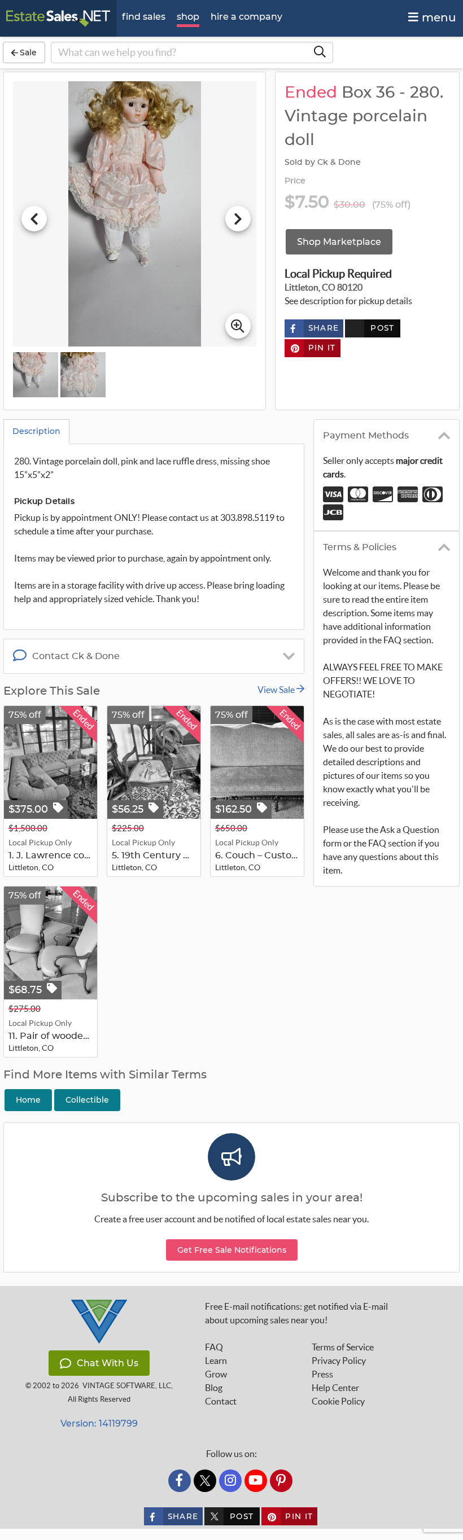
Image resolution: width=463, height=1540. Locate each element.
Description (36, 431)
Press (322, 1374)
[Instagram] (230, 1480)
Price (295, 181)
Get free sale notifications (231, 1250)
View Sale (276, 690)
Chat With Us (107, 1363)
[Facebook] (179, 1480)
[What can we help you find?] (319, 52)
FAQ (214, 1347)
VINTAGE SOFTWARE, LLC (126, 1385)
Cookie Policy (338, 1401)
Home (28, 1100)
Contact (221, 1401)
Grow (216, 1374)
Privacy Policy (339, 1360)
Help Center (335, 1388)
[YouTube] (255, 1480)
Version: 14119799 (99, 1423)
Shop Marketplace (339, 241)
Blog (213, 1388)
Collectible (87, 1100)
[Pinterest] (281, 1480)
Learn (216, 1360)
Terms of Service (343, 1347)
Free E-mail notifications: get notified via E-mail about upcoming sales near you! (296, 1313)
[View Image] (35, 374)
